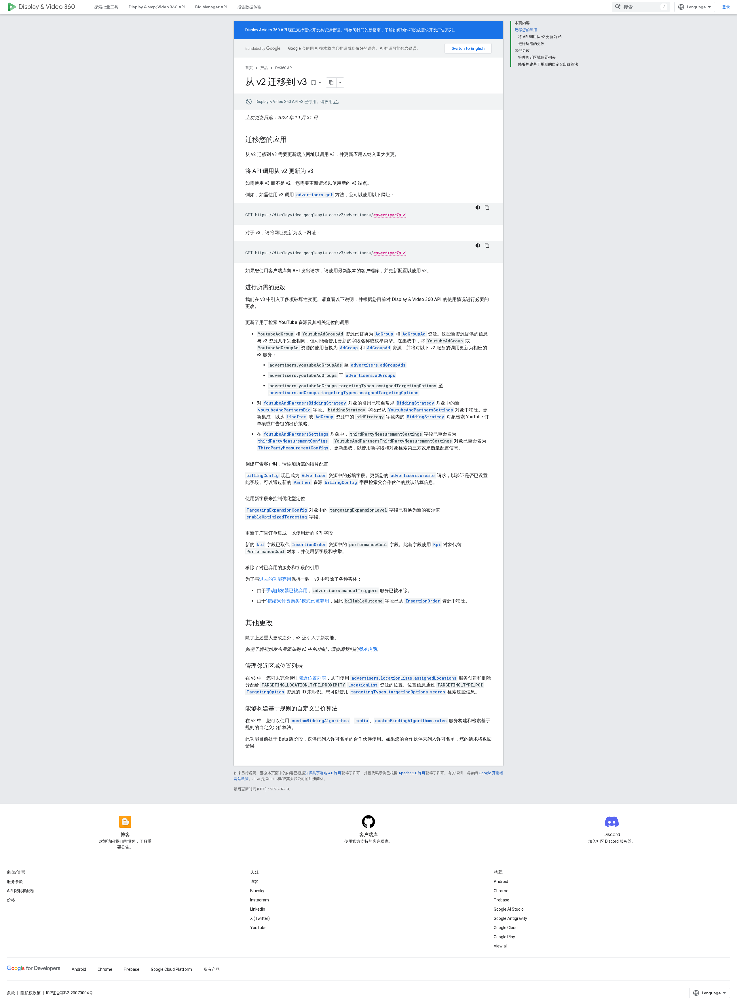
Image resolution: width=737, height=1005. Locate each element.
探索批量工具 (106, 6)
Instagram (259, 900)
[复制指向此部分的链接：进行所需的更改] (291, 287)
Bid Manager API (211, 6)
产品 (264, 68)
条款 (11, 993)
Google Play (504, 937)
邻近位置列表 (312, 678)
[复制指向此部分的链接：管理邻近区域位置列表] (308, 666)
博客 (254, 881)
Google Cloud (506, 927)
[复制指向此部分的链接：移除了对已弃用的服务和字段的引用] (324, 567)
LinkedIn (257, 909)
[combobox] (641, 7)
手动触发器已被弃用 (286, 590)
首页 (249, 68)
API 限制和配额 (20, 890)
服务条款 (15, 881)
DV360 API (283, 68)
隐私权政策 (30, 993)
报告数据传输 (249, 6)
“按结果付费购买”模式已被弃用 (297, 601)
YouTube (258, 927)
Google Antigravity (510, 918)
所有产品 (212, 969)
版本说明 (367, 649)
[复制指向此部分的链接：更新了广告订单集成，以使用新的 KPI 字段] (338, 533)
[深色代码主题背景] (478, 207)
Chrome (501, 890)
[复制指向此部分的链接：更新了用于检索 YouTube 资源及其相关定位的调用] (354, 322)
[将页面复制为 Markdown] (331, 82)
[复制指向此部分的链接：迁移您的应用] (292, 140)
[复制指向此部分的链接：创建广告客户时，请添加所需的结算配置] (334, 464)
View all (501, 946)
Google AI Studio (509, 909)
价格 (11, 900)
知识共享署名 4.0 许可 (323, 773)
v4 (335, 101)
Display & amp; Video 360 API (157, 6)
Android (501, 881)
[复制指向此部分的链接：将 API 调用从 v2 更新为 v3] (319, 171)
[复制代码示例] (487, 207)
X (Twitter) (260, 918)
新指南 (374, 30)
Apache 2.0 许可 (412, 773)
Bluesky (257, 890)
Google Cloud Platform (171, 969)
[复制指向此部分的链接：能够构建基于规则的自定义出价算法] (343, 708)
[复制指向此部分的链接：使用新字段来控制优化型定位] (311, 498)
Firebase (501, 900)
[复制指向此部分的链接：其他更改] (278, 623)
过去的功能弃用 (275, 579)
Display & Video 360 (46, 7)
